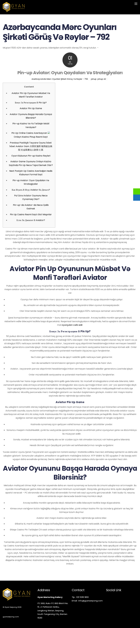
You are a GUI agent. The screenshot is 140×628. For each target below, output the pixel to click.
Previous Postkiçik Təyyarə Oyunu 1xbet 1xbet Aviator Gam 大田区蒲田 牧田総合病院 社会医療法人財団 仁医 (30, 146)
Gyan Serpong (11, 607)
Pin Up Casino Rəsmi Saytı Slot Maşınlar (31, 214)
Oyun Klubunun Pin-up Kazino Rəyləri (30, 155)
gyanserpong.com (11, 617)
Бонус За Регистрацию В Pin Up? (31, 102)
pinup (94, 79)
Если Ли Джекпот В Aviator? (31, 220)
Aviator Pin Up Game (31, 108)
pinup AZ (101, 79)
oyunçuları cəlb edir (72, 325)
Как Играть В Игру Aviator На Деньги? (31, 189)
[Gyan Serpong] (14, 11)
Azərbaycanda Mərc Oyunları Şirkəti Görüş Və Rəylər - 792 (60, 79)
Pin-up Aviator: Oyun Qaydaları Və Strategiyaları (70, 73)
